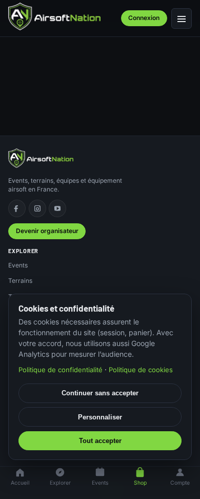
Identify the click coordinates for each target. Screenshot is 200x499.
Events (18, 265)
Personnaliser (100, 417)
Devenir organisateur (47, 231)
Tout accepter (100, 441)
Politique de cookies (141, 370)
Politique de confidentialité (60, 370)
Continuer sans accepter (100, 393)
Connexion (143, 18)
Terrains (20, 280)
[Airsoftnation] (54, 16)
